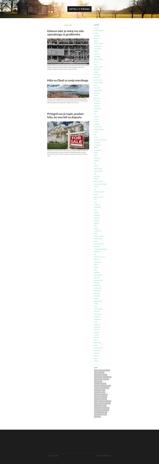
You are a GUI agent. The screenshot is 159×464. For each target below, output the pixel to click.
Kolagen (96, 121)
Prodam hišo (96, 246)
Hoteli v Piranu (79, 9)
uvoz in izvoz (106, 410)
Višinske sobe (97, 324)
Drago (95, 64)
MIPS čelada (106, 379)
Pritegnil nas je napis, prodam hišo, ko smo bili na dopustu (65, 115)
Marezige (96, 152)
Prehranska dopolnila (98, 236)
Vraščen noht (97, 329)
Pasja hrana (96, 212)
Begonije (96, 38)
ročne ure (101, 401)
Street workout (97, 293)
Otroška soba (97, 204)
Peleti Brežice (97, 215)
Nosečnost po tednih (98, 181)
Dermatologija (97, 56)
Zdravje (95, 345)
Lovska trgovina (97, 145)
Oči (95, 189)
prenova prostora (103, 396)
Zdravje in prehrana (98, 347)
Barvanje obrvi (97, 35)
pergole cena (97, 394)
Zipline (95, 358)
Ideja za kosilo (97, 98)
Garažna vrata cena (98, 80)
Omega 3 (96, 194)
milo (101, 379)
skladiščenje (101, 403)
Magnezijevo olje (97, 150)
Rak (95, 254)
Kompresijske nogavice (99, 129)
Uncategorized (97, 316)
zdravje (104, 414)
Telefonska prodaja (98, 301)
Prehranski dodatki (98, 238)
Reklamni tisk (97, 259)
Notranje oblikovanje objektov (100, 184)
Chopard (96, 51)
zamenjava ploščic (98, 414)
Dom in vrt (96, 61)
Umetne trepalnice (98, 314)
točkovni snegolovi (98, 410)
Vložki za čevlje (97, 327)
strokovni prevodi (105, 407)
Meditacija (96, 160)
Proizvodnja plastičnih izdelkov (100, 249)
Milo (95, 163)
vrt (106, 412)
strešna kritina (97, 407)
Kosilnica (96, 132)
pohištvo (96, 396)
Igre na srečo (96, 100)
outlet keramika (98, 390)
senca (96, 403)
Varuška (96, 321)
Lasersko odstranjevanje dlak (100, 139)
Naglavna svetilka (98, 168)
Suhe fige (96, 298)
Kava (95, 113)
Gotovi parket (97, 87)
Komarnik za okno (98, 126)
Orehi (95, 199)
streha (104, 405)
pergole (103, 392)
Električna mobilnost (98, 67)
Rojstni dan (96, 267)
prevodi (96, 401)
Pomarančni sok (97, 230)
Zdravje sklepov (97, 350)
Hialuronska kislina (98, 90)
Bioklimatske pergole (98, 43)
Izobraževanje (97, 103)
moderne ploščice (98, 381)
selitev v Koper (107, 401)
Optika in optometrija (98, 197)
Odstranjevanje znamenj (99, 191)
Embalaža (96, 72)
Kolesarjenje (96, 124)
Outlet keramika (97, 207)
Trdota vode (96, 311)
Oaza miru (96, 186)
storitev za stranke (98, 405)
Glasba (95, 85)
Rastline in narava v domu (99, 256)
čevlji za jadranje (97, 48)
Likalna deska (97, 142)
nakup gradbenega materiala (100, 383)
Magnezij (96, 147)
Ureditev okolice (97, 319)
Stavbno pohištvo (98, 288)
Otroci (95, 202)
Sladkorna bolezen (98, 275)
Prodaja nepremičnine (98, 243)
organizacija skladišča (104, 388)
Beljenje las (96, 41)
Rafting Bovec (97, 251)
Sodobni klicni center (98, 280)
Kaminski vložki (97, 108)
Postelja (96, 233)
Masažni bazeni (97, 158)
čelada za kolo (97, 416)
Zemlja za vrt (96, 353)
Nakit (95, 173)
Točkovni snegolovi (98, 308)
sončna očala (107, 403)
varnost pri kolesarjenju (99, 412)
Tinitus (95, 306)
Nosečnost (96, 178)
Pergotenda (96, 220)
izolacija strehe (101, 372)
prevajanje (104, 399)
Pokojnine (96, 228)
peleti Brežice (97, 392)
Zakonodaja (96, 337)
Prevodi (95, 241)
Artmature (96, 33)
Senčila (95, 269)
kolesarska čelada (98, 377)
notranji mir (97, 385)
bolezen (96, 370)
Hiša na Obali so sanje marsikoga (67, 80)
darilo (100, 370)
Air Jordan (96, 28)
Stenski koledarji (97, 290)
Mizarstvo (96, 165)
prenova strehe (97, 399)
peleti (103, 390)
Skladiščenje (96, 272)
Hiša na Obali (97, 93)
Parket (95, 210)
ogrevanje (97, 388)
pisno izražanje (104, 394)
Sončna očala (97, 282)
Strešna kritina (97, 295)
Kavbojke (96, 119)
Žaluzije (95, 340)
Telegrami (96, 303)
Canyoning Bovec (97, 46)
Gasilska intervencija (98, 82)
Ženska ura (96, 355)
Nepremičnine (97, 176)
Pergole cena (96, 217)
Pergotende (96, 223)
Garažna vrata (97, 77)
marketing (97, 379)
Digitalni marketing (98, 59)
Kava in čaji (96, 116)
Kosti (95, 134)
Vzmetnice (96, 334)
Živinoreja (96, 360)
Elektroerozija (97, 69)
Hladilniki (96, 95)
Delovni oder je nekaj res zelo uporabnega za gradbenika (65, 32)
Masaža (95, 155)
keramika (104, 374)
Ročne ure (96, 264)
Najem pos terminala (98, 171)
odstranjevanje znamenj (105, 385)
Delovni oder (97, 54)
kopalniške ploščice (107, 377)
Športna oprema (97, 285)
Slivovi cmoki (97, 277)
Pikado (95, 225)
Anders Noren (105, 455)
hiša (95, 372)
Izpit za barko (97, 106)
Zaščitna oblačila (97, 342)
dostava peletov (106, 370)
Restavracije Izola (97, 262)
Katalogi (96, 111)
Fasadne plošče (97, 74)
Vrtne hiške (96, 332)
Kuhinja (95, 137)
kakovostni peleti (98, 374)
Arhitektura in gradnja (98, 30)
